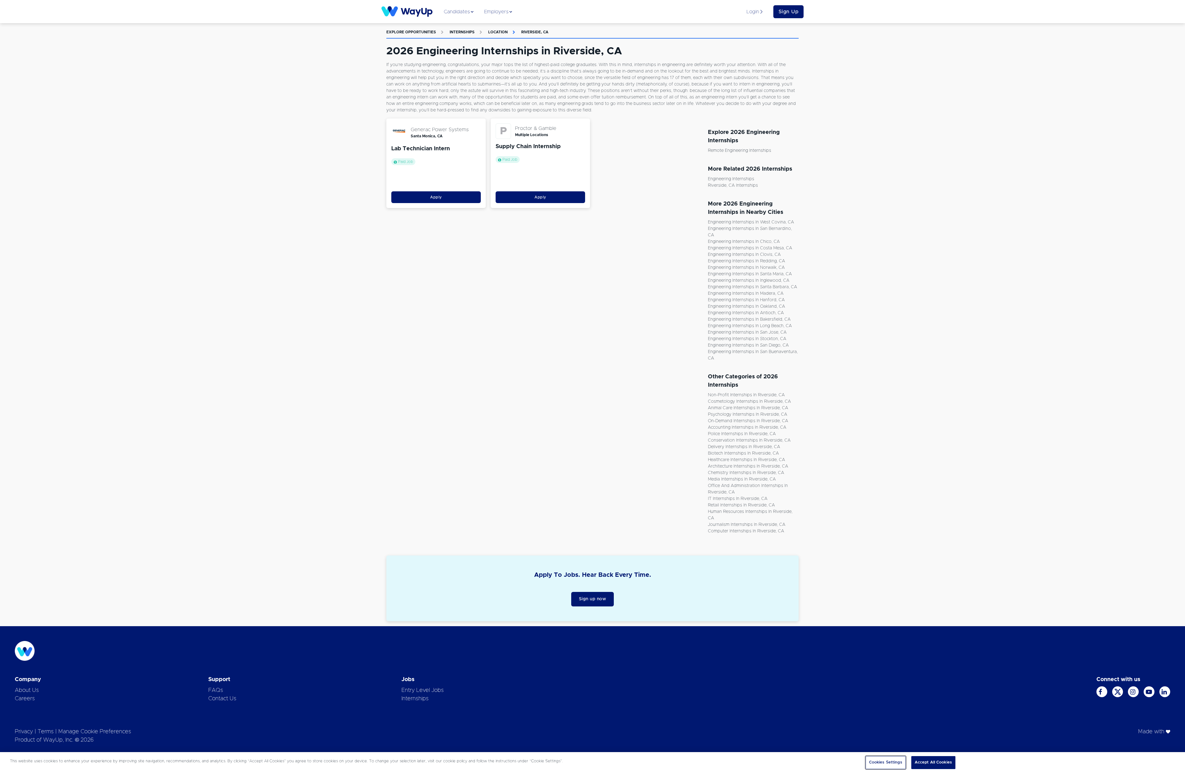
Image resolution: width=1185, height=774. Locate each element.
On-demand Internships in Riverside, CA (748, 421)
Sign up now (592, 599)
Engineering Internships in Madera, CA (746, 293)
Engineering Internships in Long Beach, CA (750, 326)
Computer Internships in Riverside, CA (746, 531)
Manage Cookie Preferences (94, 731)
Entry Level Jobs (422, 690)
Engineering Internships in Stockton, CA (747, 339)
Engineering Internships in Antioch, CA (746, 313)
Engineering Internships (731, 179)
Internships (462, 32)
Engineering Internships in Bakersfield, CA (749, 319)
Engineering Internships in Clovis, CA (744, 254)
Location (498, 32)
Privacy (24, 731)
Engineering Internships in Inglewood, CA (748, 280)
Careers (25, 698)
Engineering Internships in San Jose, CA (747, 332)
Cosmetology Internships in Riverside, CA (749, 401)
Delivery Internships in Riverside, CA (744, 447)
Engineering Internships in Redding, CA (746, 261)
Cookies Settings (885, 762)
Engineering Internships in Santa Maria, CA (750, 274)
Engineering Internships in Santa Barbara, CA (752, 287)
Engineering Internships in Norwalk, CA (746, 267)
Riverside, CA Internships (733, 185)
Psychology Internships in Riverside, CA (747, 414)
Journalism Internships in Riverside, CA (746, 524)
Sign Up (789, 11)
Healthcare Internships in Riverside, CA (746, 460)
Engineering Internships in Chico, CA (744, 241)
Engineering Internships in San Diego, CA (748, 345)
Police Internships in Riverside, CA (742, 434)
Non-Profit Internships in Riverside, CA (746, 395)
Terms (46, 731)
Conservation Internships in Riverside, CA (749, 440)
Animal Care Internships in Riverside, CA (748, 408)
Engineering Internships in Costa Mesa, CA (750, 248)
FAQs (215, 690)
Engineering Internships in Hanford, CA (746, 300)
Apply (436, 197)
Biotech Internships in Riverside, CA (743, 453)
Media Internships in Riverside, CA (742, 479)
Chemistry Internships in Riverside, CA (746, 473)
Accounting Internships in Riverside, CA (747, 427)
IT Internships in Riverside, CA (737, 499)
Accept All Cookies (933, 762)
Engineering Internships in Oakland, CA (746, 306)
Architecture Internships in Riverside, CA (748, 466)
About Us (27, 690)
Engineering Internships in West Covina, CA (751, 222)
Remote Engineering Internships (739, 150)
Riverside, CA (534, 32)
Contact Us (222, 698)
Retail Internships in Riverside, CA (741, 505)
